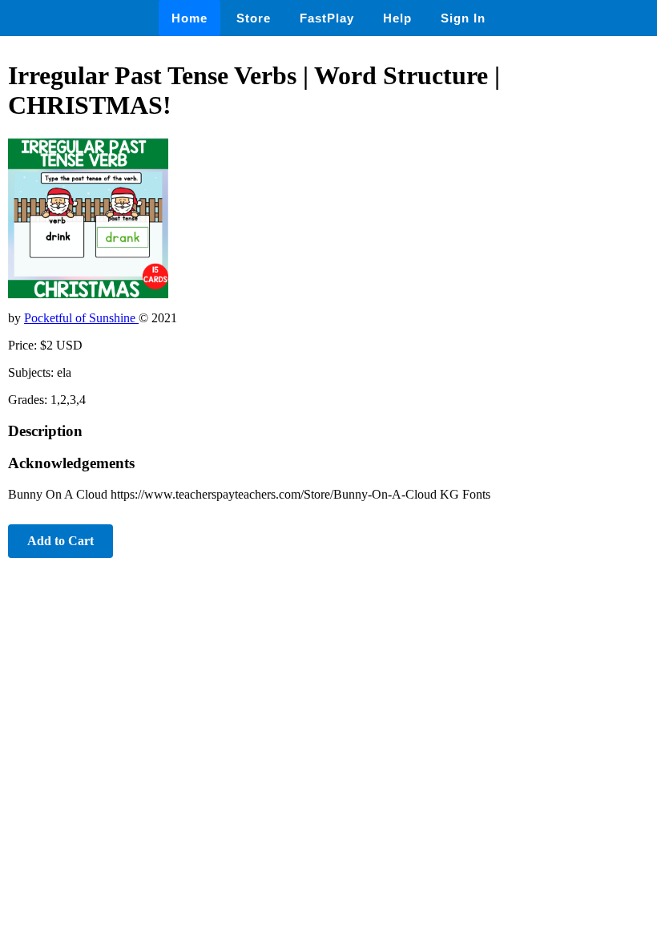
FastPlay (327, 18)
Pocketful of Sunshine (81, 318)
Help (397, 18)
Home (189, 18)
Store (253, 18)
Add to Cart (60, 541)
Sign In (463, 18)
